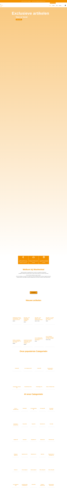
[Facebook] (50, 3)
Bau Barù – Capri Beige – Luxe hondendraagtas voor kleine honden (17, 341)
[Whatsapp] (55, 3)
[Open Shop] (54, 5)
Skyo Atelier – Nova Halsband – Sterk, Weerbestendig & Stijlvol (38, 318)
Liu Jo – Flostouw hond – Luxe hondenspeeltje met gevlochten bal (39, 338)
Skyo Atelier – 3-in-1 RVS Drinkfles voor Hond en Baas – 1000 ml (50, 318)
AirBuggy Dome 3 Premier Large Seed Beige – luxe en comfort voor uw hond (17, 318)
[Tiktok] (53, 3)
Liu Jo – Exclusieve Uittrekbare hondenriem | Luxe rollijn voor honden (50, 337)
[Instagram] (52, 3)
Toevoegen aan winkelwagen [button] (17, 324)
